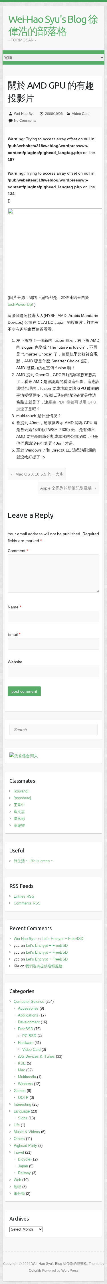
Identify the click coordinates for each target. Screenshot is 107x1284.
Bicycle (24, 1159)
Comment (18, 550)
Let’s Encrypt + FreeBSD (62, 938)
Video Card (81, 114)
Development (29, 1022)
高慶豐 (19, 825)
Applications (28, 1015)
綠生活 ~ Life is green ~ (33, 861)
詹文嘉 (19, 812)
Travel (19, 1152)
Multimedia (27, 1077)
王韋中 (19, 805)
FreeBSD (25, 1029)
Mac (21, 1070)
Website (15, 662)
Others (19, 1139)
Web (17, 1180)
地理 (17, 1187)
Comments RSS (27, 903)
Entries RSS (24, 896)
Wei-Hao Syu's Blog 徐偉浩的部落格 (53, 25)
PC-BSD (29, 1036)
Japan (23, 1166)
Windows (25, 1084)
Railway (24, 1173)
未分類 (19, 1193)
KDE (22, 1063)
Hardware (25, 1043)
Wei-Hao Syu (24, 114)
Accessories (28, 1008)
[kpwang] (21, 791)
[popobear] (22, 798)
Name (14, 607)
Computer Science (29, 1001)
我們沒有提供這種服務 (43, 966)
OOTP (23, 1097)
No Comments (25, 121)
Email (14, 634)
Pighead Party (25, 1145)
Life (17, 1125)
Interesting (22, 1104)
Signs (22, 1118)
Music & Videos (27, 1132)
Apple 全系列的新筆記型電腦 (68, 488)
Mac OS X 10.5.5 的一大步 (36, 474)
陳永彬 (19, 818)
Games (20, 1091)
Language (22, 1111)
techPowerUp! (21, 304)
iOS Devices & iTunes (36, 1056)
